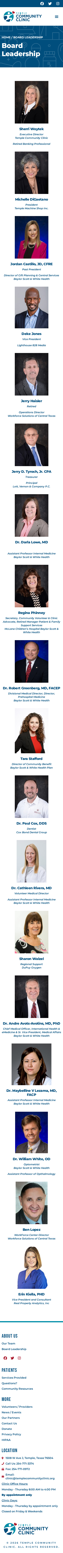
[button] (56, 16)
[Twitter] (49, 3)
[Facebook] (42, 3)
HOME (6, 37)
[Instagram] (57, 3)
